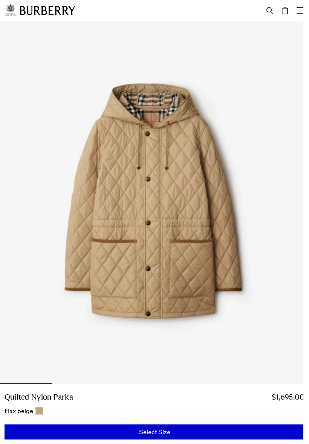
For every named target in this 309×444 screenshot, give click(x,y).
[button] (154, 431)
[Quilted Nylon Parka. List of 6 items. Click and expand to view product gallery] (154, 202)
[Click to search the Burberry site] (269, 10)
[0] (284, 10)
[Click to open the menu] (299, 10)
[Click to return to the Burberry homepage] (47, 11)
